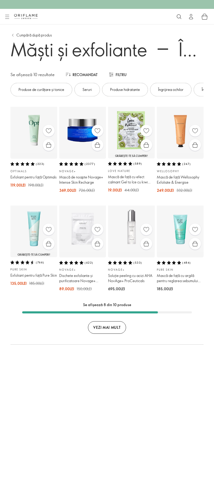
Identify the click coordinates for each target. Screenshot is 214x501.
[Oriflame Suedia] (26, 16)
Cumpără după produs (34, 35)
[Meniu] (7, 17)
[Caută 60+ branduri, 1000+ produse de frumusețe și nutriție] (179, 17)
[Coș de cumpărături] (204, 16)
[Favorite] (49, 131)
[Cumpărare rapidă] (49, 145)
